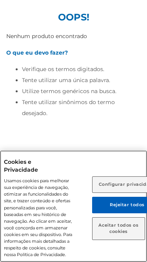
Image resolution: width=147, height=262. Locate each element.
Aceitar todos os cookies (118, 228)
